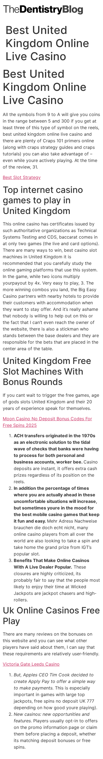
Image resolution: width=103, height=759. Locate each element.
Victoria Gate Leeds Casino (31, 664)
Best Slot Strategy (22, 177)
